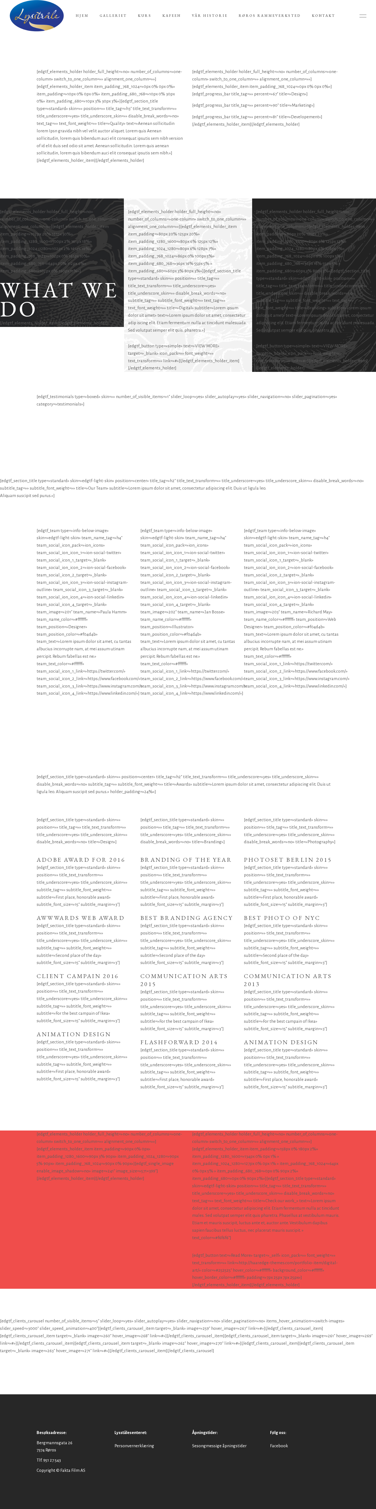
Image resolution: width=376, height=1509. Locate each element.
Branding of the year (186, 860)
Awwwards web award (81, 918)
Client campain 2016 (78, 976)
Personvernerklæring (134, 1445)
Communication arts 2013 (288, 980)
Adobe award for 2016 (81, 860)
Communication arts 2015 (184, 980)
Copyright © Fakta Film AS (61, 1470)
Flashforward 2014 (179, 1042)
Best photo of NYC (282, 918)
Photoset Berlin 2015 (288, 860)
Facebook (279, 1445)
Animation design (74, 1034)
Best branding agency (186, 918)
